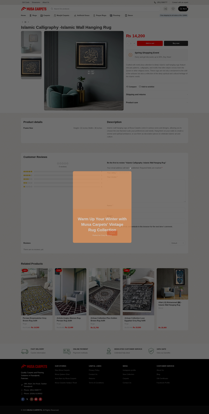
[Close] (133, 168)
